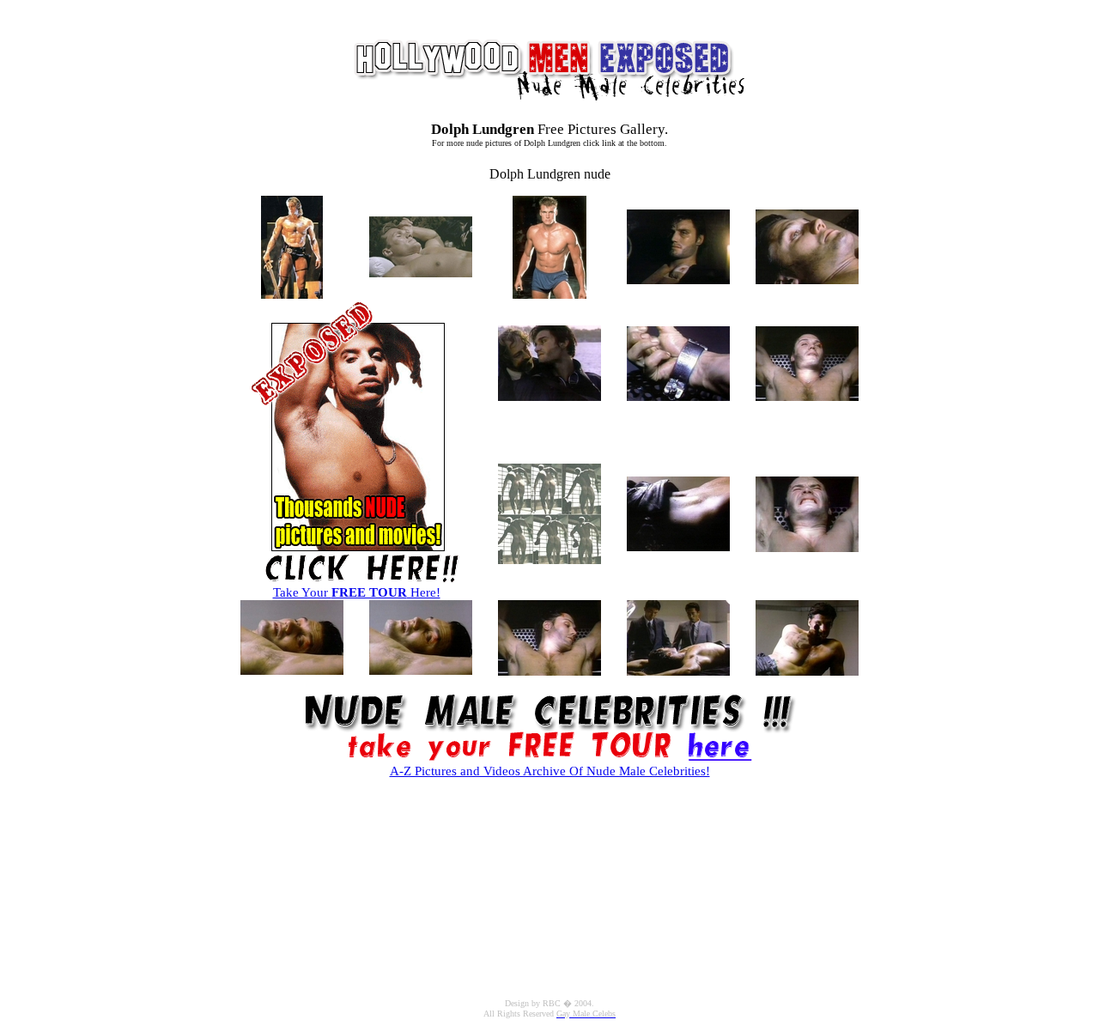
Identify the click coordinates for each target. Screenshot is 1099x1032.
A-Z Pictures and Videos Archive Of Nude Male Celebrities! (550, 771)
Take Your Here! (356, 592)
